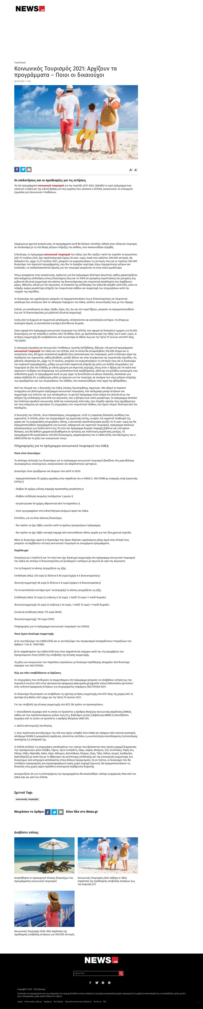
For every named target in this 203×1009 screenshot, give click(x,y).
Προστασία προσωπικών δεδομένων (78, 1002)
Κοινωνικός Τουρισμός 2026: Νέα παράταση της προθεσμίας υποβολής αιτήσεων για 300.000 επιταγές (44, 933)
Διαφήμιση (48, 1002)
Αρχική (20, 1002)
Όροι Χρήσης (58, 1002)
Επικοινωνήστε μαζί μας (33, 1002)
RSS (104, 1002)
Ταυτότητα (97, 1002)
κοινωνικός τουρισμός (27, 799)
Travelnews (20, 62)
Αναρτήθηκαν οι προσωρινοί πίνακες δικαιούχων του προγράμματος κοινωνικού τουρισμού (43, 879)
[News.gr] (30, 8)
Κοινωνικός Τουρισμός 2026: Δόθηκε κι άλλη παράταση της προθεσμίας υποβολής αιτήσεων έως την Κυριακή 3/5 (106, 881)
